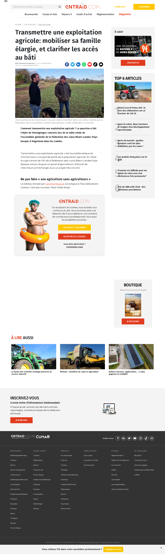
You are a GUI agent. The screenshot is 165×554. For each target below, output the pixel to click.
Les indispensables (118, 484)
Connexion (119, 7)
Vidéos (113, 470)
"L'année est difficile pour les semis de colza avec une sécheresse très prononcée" (132, 173)
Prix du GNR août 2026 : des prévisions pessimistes (131, 188)
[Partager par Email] (101, 64)
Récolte (13, 523)
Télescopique (37, 460)
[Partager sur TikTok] (95, 64)
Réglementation (105, 14)
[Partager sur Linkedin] (78, 64)
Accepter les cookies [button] (74, 236)
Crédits (136, 475)
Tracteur (13, 460)
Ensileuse (13, 499)
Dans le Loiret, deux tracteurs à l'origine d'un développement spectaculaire (133, 127)
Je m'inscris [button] (21, 420)
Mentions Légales (140, 465)
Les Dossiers (115, 479)
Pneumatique (15, 528)
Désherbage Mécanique (19, 479)
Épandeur (14, 504)
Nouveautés (31, 14)
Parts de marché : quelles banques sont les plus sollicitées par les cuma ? (130, 143)
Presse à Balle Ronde (68, 484)
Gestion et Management (120, 460)
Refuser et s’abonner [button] (74, 227)
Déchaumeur (66, 508)
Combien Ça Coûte (91, 460)
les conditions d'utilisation (110, 542)
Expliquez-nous (113, 549)
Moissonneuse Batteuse (18, 494)
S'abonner (144, 7)
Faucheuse (65, 504)
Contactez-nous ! (140, 460)
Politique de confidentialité (144, 470)
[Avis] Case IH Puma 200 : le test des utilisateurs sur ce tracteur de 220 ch (132, 110)
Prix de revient (89, 465)
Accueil (18, 24)
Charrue (64, 460)
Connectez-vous (74, 247)
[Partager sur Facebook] (67, 64)
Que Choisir (88, 455)
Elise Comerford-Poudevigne (25, 63)
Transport (14, 518)
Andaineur (65, 499)
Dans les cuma (44, 24)
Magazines (125, 14)
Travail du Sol (15, 475)
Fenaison (13, 508)
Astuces (114, 475)
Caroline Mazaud (54, 184)
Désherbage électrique (18, 455)
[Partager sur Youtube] (90, 64)
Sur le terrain (29, 24)
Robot (12, 513)
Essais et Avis (50, 14)
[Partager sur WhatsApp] (84, 64)
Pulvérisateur (15, 484)
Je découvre (133, 321)
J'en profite (133, 63)
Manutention (15, 489)
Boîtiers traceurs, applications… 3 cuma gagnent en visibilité (127, 373)
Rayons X (67, 14)
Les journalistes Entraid (119, 489)
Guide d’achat (84, 14)
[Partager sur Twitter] (73, 64)
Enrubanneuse (66, 455)
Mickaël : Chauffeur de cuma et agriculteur (79, 372)
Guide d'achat (90, 451)
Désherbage (37, 504)
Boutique (137, 455)
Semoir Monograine (17, 470)
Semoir (13, 465)
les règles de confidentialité (89, 542)
